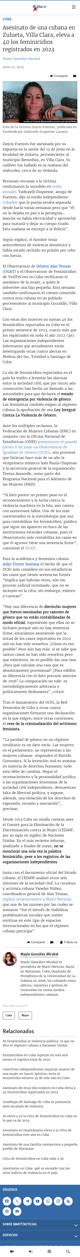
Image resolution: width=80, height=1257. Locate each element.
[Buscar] (68, 1251)
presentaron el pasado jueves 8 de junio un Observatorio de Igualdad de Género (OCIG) (40, 447)
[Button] (59, 76)
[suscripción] (17, 1211)
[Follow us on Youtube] (37, 1201)
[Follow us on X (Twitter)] (17, 1201)
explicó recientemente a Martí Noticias (37, 899)
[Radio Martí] (30, 1251)
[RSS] (68, 1201)
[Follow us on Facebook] (7, 1201)
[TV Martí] (12, 1251)
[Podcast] (49, 1251)
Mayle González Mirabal (21, 59)
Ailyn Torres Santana (21, 564)
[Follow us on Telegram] (27, 1201)
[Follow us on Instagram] (58, 1201)
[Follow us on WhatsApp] (48, 1201)
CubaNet (10, 202)
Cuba (7, 19)
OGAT (30, 548)
